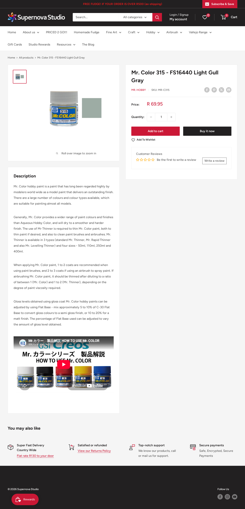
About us (29, 32)
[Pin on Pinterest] (214, 90)
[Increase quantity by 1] (171, 117)
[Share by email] (228, 90)
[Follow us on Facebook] (220, 496)
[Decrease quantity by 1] (151, 117)
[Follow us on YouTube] (234, 496)
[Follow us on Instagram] (227, 496)
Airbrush (172, 32)
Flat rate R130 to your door (35, 456)
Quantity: (138, 117)
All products (26, 57)
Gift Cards (15, 44)
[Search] (157, 17)
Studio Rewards (39, 44)
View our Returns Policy (94, 451)
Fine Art (111, 32)
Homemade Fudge (86, 32)
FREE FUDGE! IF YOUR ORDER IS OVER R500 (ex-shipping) (122, 4)
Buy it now (207, 131)
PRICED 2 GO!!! (56, 32)
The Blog (88, 44)
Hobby (150, 32)
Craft (131, 32)
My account (178, 19)
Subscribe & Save (222, 4)
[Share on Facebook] (207, 90)
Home (12, 32)
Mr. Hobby (138, 90)
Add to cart (155, 131)
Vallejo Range (198, 32)
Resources (64, 44)
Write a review (214, 161)
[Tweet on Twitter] (221, 90)
